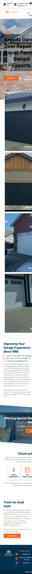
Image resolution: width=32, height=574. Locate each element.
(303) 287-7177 (18, 394)
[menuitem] (28, 13)
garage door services (12, 521)
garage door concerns (17, 529)
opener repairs (20, 514)
